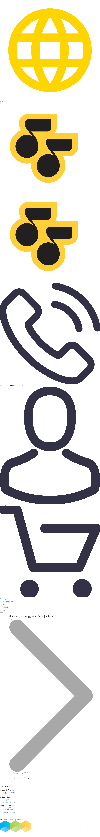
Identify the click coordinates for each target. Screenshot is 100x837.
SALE (4, 604)
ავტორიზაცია (3, 505)
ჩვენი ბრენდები (6, 800)
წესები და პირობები (8, 809)
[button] (8, 282)
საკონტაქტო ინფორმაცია (9, 802)
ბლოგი (4, 605)
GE (0, 101)
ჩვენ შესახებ (6, 600)
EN (2, 101)
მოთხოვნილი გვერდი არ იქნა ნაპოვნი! (18, 773)
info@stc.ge (12, 792)
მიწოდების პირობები (8, 601)
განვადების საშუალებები (9, 812)
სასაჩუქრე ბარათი (7, 602)
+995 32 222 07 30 (16, 385)
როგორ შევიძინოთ (7, 808)
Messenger (11, 793)
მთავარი (11, 619)
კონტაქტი (5, 607)
